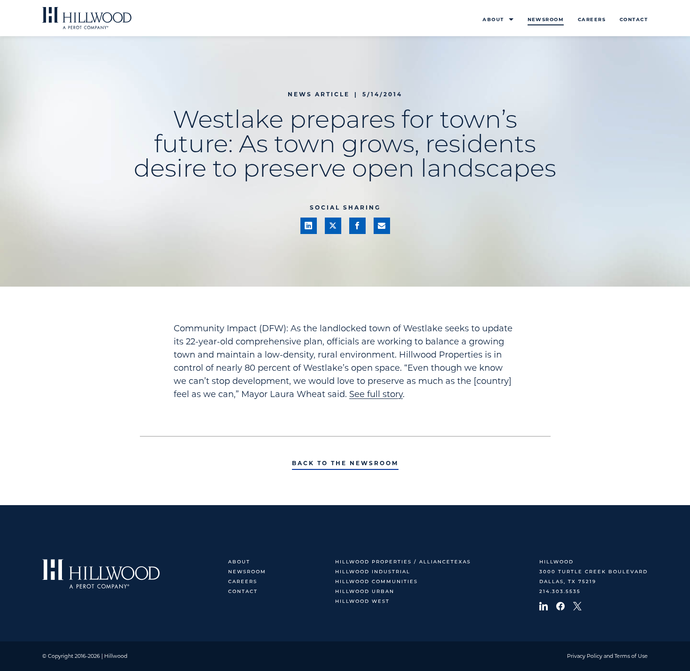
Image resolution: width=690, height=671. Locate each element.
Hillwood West (362, 601)
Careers (592, 19)
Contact (634, 19)
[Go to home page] (86, 18)
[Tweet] (333, 226)
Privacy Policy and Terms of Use (607, 656)
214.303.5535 (560, 591)
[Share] (308, 226)
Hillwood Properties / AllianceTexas (403, 562)
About (493, 19)
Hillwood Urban (364, 591)
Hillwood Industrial (372, 572)
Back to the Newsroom (345, 463)
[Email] (382, 226)
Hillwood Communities (376, 582)
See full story (376, 394)
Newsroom (546, 19)
